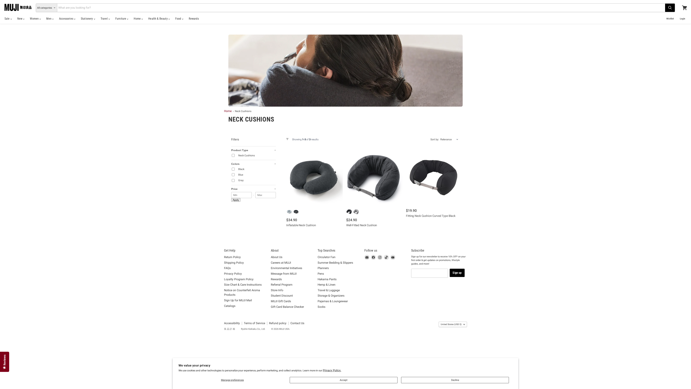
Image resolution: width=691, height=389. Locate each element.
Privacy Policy (233, 273)
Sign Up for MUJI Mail (238, 300)
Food (178, 18)
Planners (323, 268)
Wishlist (670, 18)
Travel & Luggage (329, 290)
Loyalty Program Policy (239, 279)
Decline (455, 380)
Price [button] (234, 189)
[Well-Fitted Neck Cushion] (373, 177)
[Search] (670, 8)
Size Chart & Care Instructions (243, 284)
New (20, 18)
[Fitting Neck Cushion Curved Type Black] (433, 177)
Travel (105, 18)
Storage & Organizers (331, 295)
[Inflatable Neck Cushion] (313, 177)
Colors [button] (235, 164)
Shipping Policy (234, 262)
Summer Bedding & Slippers (335, 262)
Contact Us (297, 323)
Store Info (277, 290)
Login (682, 18)
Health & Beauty (158, 18)
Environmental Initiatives (286, 268)
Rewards (194, 18)
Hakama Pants (327, 279)
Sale (7, 18)
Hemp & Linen (326, 284)
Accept (343, 380)
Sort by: (434, 139)
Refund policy (277, 323)
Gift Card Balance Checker (287, 306)
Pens (321, 273)
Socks (321, 306)
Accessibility (232, 323)
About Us (276, 257)
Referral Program (281, 284)
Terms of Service (254, 323)
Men (49, 18)
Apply (236, 199)
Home (137, 18)
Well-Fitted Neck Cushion (361, 225)
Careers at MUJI (281, 262)
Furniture (121, 18)
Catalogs (229, 306)
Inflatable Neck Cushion (301, 225)
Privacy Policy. (332, 370)
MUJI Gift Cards (281, 301)
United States (451, 324)
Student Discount (282, 295)
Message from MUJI (284, 273)
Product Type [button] (239, 150)
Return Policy (232, 257)
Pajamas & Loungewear (333, 301)
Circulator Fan (326, 257)
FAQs (227, 268)
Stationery (87, 18)
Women (34, 18)
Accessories (66, 18)
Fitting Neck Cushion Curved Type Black (430, 216)
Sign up (457, 272)
